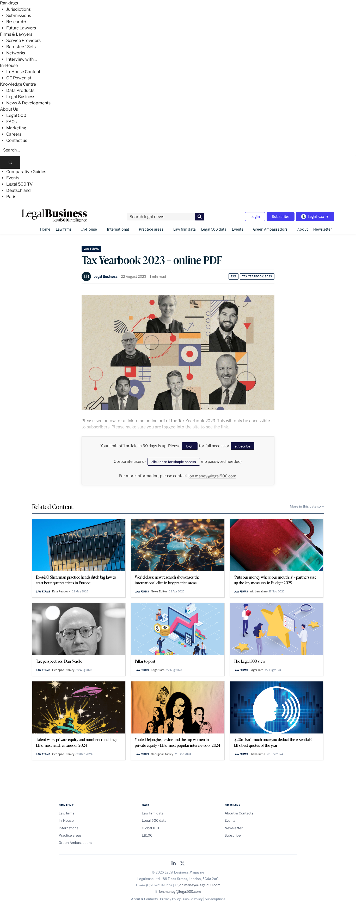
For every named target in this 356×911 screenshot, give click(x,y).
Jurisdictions (18, 9)
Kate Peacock (61, 591)
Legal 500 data (213, 229)
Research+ (16, 21)
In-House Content (23, 71)
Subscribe (280, 216)
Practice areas (151, 229)
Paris (11, 196)
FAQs (11, 121)
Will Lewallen (258, 591)
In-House (9, 65)
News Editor (159, 591)
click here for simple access (173, 462)
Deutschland (18, 190)
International (118, 229)
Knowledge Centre (18, 84)
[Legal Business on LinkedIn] (173, 863)
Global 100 (150, 828)
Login (255, 216)
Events (12, 177)
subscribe (242, 446)
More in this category (307, 506)
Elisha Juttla (257, 754)
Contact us (16, 140)
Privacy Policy (170, 899)
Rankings (9, 3)
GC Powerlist (18, 77)
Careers (13, 134)
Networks (15, 52)
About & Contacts (239, 813)
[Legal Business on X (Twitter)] (182, 863)
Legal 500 (16, 115)
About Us (9, 109)
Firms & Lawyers (16, 34)
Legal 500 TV (19, 184)
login (190, 446)
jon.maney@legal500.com (212, 476)
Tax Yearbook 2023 (257, 276)
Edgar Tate (157, 670)
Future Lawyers (21, 28)
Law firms (63, 229)
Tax (233, 276)
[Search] (10, 162)
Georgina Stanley (63, 670)
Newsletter (322, 229)
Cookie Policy (192, 899)
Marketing (16, 127)
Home (45, 229)
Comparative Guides (26, 171)
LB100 (147, 835)
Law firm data (184, 229)
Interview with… (21, 59)
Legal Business (20, 96)
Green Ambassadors (270, 229)
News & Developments (28, 102)
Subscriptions (215, 899)
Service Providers (23, 40)
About (302, 229)
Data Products (20, 90)
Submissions (18, 15)
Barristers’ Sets (21, 46)
